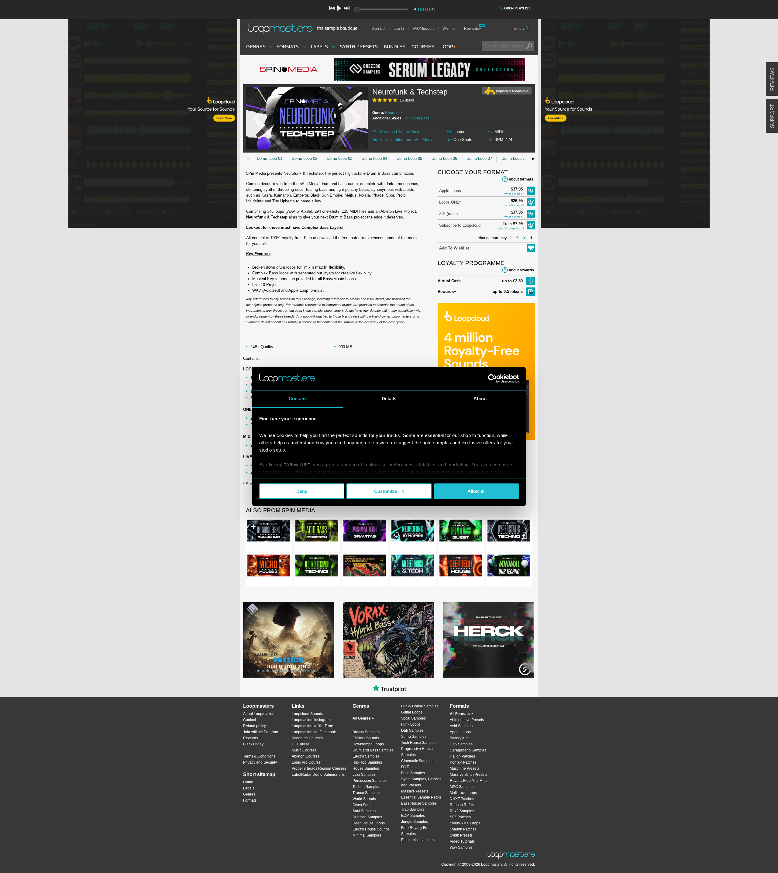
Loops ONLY (450, 202)
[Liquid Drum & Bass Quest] (460, 532)
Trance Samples (366, 793)
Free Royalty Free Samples (416, 831)
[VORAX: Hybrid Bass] (388, 640)
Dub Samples (412, 730)
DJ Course (300, 744)
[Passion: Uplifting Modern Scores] (288, 640)
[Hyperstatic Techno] (508, 532)
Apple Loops (450, 190)
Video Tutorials (462, 841)
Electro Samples (366, 756)
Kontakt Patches (463, 762)
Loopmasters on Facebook (314, 732)
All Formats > (461, 714)
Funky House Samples (420, 706)
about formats (521, 179)
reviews (772, 79)
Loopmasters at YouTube (312, 726)
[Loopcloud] (118, 124)
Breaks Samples (366, 732)
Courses (422, 46)
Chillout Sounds (366, 738)
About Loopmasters (259, 714)
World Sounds (364, 799)
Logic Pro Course (306, 762)
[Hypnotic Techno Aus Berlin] (268, 532)
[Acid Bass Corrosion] (316, 532)
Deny (301, 491)
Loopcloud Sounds (307, 714)
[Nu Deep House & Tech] (412, 567)
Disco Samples (365, 805)
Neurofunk (393, 113)
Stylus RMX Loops (465, 823)
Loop (448, 46)
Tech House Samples (418, 743)
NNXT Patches (462, 799)
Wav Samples (461, 847)
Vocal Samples (413, 718)
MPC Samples (461, 787)
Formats (288, 46)
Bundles (394, 46)
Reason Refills (462, 805)
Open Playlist (517, 8)
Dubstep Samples (367, 817)
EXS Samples (461, 744)
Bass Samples (413, 773)
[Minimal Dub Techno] (508, 567)
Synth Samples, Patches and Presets (421, 782)
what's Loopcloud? (511, 228)
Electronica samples (418, 840)
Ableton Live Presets (467, 720)
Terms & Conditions (259, 756)
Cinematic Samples (417, 761)
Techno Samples (366, 787)
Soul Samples (364, 811)
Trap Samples (412, 809)
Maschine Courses (307, 738)
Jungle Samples (414, 822)
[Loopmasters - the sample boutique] (305, 28)
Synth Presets (359, 46)
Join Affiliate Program (260, 732)
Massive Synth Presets (468, 774)
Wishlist (448, 28)
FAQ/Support (423, 28)
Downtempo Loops (368, 744)
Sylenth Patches (463, 829)
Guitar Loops (411, 712)
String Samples (413, 736)
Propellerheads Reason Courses (319, 768)
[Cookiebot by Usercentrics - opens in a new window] (492, 378)
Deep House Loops (369, 823)
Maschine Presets (464, 768)
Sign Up (378, 28)
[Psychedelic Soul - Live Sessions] (364, 567)
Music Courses (304, 750)
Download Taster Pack (399, 131)
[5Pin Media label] (288, 70)
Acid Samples (461, 726)
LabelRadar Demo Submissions (318, 774)
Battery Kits (459, 738)
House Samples (366, 768)
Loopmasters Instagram (311, 720)
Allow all (476, 491)
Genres (256, 46)
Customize (385, 491)
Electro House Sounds (371, 829)
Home (248, 782)
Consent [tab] (298, 398)
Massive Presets (414, 791)
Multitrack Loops (463, 793)
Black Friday (253, 744)
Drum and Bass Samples (373, 750)
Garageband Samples (468, 750)
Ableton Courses (305, 756)
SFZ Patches (460, 817)
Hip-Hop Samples (367, 762)
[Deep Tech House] (460, 567)
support (772, 116)
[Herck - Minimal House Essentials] (488, 640)
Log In (399, 28)
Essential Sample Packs (421, 797)
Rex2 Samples (462, 811)
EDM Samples (413, 815)
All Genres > (363, 718)
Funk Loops (411, 724)
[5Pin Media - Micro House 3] (268, 567)
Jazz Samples (364, 774)
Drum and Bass (416, 118)
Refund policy (254, 726)
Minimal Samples (367, 835)
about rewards (521, 270)
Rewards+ (472, 28)
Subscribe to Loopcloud (459, 225)
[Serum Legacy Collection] (429, 69)
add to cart (531, 191)
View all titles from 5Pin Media (406, 139)
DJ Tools (408, 767)
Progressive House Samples (417, 752)
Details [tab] (389, 398)
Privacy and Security (260, 762)
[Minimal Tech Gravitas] (364, 532)
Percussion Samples (370, 780)
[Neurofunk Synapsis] (412, 532)
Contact (249, 720)
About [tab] (480, 398)
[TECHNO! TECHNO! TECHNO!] (316, 567)
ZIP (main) (448, 213)
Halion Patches (462, 756)
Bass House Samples (419, 803)
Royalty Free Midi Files (468, 780)
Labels (319, 46)
